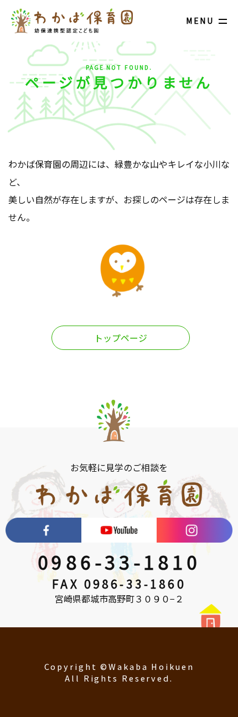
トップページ (120, 337)
